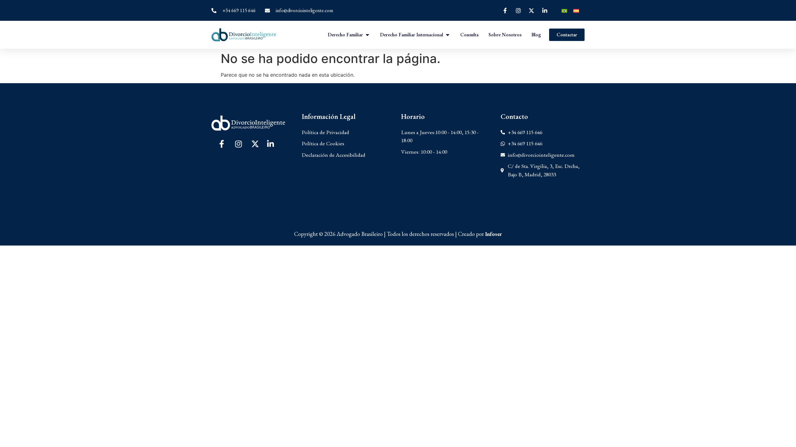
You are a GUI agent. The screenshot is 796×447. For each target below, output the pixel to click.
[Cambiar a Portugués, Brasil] (564, 10)
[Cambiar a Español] (576, 10)
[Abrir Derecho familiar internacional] (447, 35)
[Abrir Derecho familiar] (367, 35)
